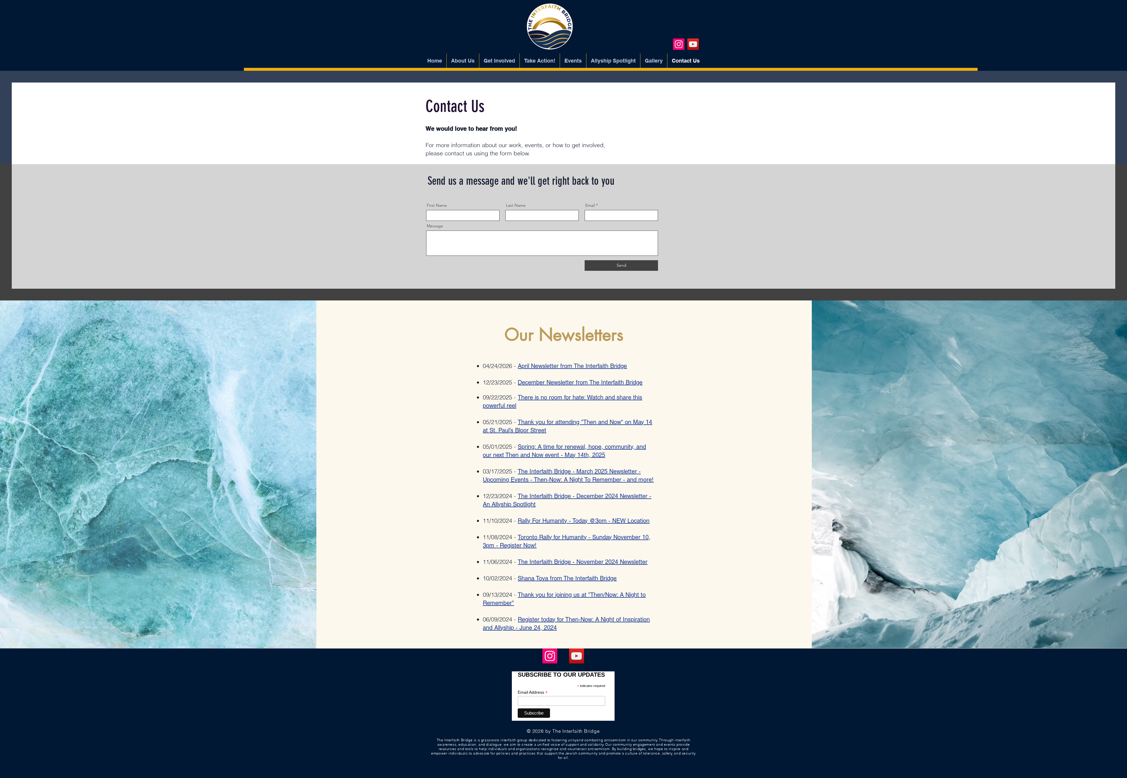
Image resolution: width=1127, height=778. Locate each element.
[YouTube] (693, 44)
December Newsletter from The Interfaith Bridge (580, 382)
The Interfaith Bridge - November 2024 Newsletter (582, 561)
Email (590, 205)
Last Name (516, 205)
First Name (437, 205)
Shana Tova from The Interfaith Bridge (567, 578)
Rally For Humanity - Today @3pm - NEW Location (583, 520)
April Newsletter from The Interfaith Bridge (572, 365)
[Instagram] (678, 44)
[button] (573, 60)
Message (435, 226)
